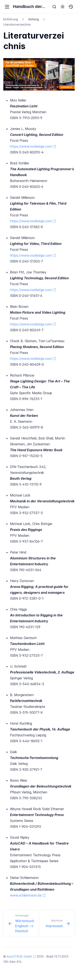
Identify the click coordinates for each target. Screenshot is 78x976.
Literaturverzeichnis (17, 24)
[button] (62, 7)
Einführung (10, 19)
